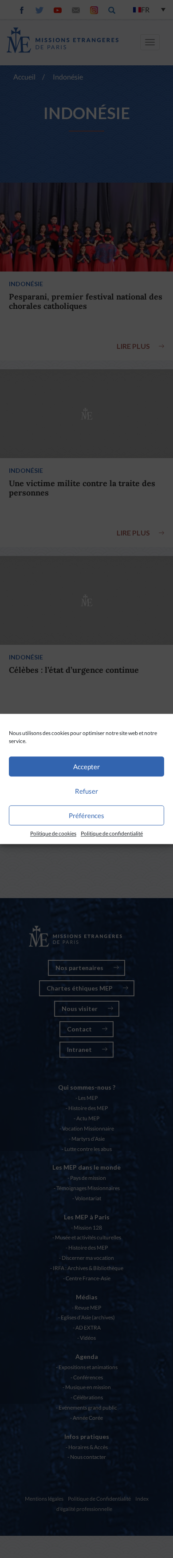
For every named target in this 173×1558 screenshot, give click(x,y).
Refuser (86, 791)
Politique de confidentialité (112, 833)
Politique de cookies (53, 833)
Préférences (86, 815)
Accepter (86, 767)
